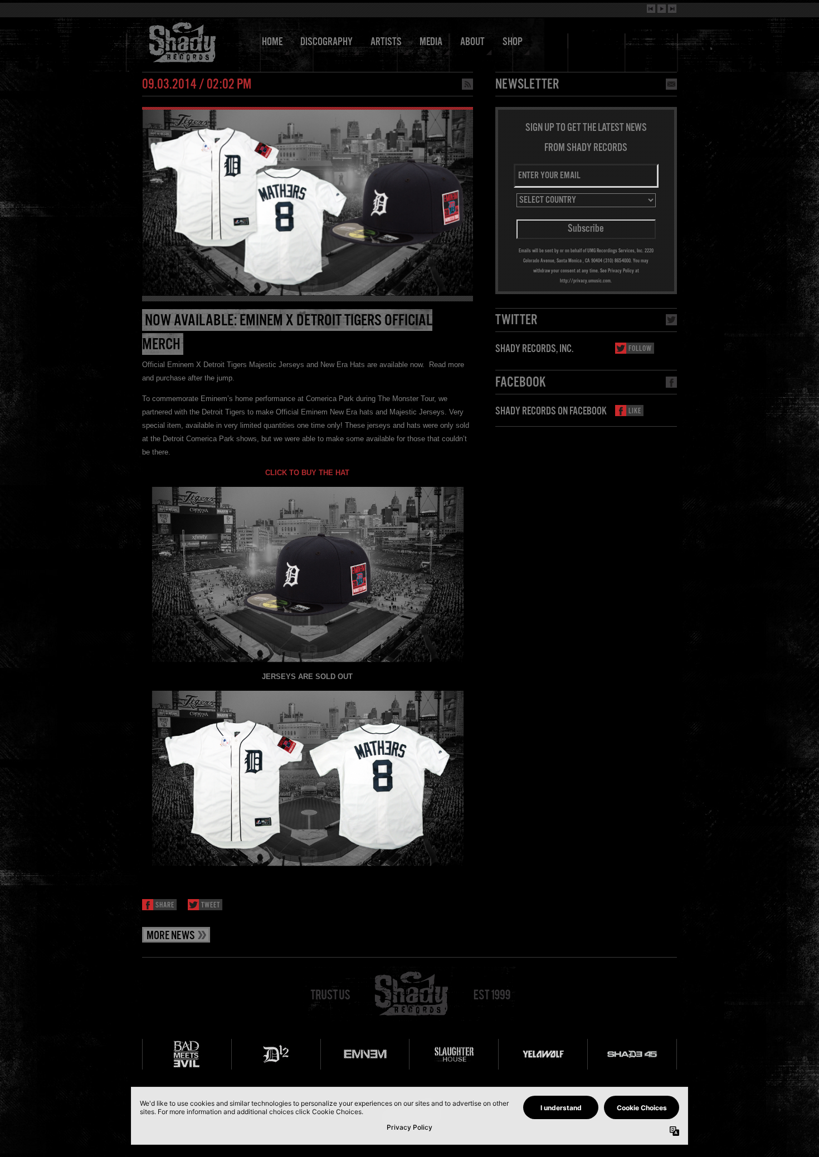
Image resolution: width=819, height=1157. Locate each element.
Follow (640, 349)
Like (634, 411)
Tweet (210, 905)
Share (164, 905)
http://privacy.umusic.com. (586, 280)
